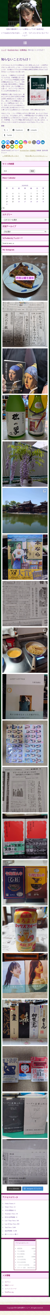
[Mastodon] (38, 142)
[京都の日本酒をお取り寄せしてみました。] (25, 417)
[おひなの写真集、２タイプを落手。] (25, 975)
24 (7, 202)
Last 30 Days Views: (11, 1224)
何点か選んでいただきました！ (36, 156)
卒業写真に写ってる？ (10, 156)
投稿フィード (9, 1285)
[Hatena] (3, 142)
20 (25, 199)
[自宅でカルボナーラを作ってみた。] (25, 650)
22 (37, 199)
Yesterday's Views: (10, 1214)
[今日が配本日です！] (25, 371)
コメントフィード (11, 1289)
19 (19, 199)
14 (31, 196)
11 (13, 196)
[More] (21, 147)
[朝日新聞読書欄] (25, 789)
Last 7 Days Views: (11, 1220)
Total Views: (8, 1227)
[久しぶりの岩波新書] (25, 836)
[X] (12, 142)
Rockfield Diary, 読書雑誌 (28, 150)
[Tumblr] (3, 147)
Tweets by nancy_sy (8, 243)
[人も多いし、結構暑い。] (25, 510)
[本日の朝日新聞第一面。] (25, 324)
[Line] (21, 142)
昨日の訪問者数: (10, 1217)
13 (25, 196)
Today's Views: (9, 1207)
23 (43, 199)
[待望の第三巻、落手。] (25, 557)
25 (13, 202)
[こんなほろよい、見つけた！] (25, 929)
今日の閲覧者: (9, 1210)
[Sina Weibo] (16, 147)
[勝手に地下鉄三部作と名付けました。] (25, 1068)
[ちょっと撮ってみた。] (25, 743)
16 (43, 196)
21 (31, 199)
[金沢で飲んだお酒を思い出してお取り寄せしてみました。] (25, 1022)
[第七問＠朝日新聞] (25, 1161)
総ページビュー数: (11, 1234)
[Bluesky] (16, 142)
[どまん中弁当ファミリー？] (25, 882)
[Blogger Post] (34, 142)
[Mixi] (30, 142)
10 (7, 196)
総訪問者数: (9, 1231)
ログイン (8, 1282)
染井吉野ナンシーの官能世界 (25, 3)
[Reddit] (8, 147)
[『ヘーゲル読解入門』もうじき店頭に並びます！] (25, 1115)
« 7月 (2, 208)
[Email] (12, 147)
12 (19, 196)
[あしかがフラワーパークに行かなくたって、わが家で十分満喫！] (25, 464)
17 (7, 199)
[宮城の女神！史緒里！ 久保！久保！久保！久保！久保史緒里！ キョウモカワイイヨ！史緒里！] (25, 696)
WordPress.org (9, 1292)
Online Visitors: (9, 1203)
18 (13, 199)
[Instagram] (25, 142)
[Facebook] (8, 142)
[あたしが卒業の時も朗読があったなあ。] (25, 603)
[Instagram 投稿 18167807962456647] (25, 278)
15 (37, 196)
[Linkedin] (43, 142)
